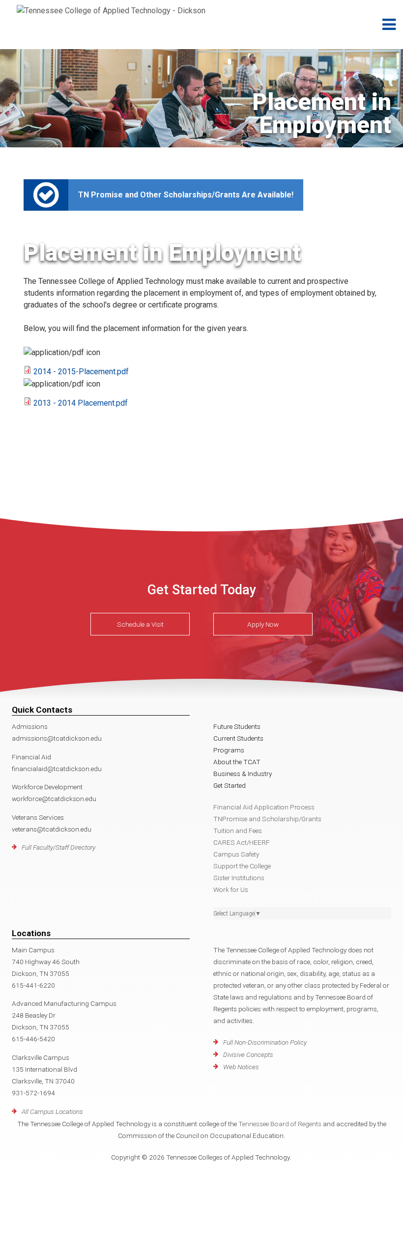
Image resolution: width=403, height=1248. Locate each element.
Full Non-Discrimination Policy (265, 1042)
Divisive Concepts (248, 1054)
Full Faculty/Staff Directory (58, 847)
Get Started (229, 785)
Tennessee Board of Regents (279, 1124)
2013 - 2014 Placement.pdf (80, 403)
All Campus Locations (52, 1111)
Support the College (242, 866)
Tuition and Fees (237, 830)
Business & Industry (242, 773)
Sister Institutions (238, 878)
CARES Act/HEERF (241, 842)
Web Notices (241, 1067)
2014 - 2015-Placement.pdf (81, 371)
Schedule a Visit (140, 624)
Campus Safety (236, 854)
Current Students (238, 738)
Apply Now (263, 624)
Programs (228, 750)
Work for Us (230, 889)
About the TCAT (236, 762)
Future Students (236, 726)
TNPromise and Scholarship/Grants (267, 819)
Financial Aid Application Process (264, 807)
